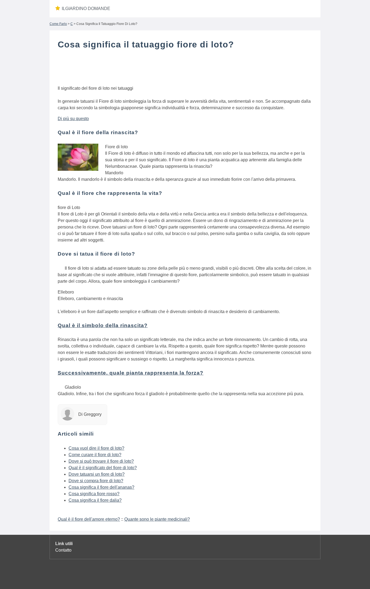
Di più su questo (73, 118)
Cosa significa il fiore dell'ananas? (101, 487)
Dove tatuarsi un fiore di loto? (97, 474)
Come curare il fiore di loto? (95, 454)
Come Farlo (58, 24)
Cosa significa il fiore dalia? (95, 500)
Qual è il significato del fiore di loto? (103, 467)
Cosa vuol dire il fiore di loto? (96, 448)
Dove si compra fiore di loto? (96, 480)
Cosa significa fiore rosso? (94, 493)
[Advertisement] (185, 68)
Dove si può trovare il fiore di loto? (101, 461)
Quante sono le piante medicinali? (157, 519)
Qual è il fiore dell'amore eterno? (89, 519)
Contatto (63, 550)
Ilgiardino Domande (86, 8)
